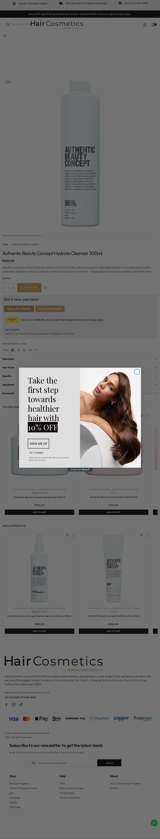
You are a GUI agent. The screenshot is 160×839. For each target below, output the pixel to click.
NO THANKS (36, 453)
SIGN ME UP (38, 443)
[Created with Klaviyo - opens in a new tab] (80, 469)
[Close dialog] (137, 371)
